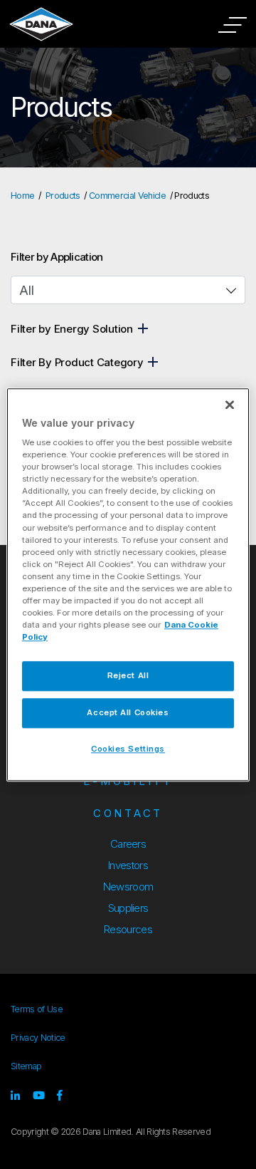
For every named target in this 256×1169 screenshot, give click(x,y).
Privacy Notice (38, 1037)
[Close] (229, 404)
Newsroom (128, 886)
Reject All (128, 675)
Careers (128, 844)
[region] (128, 584)
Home (22, 195)
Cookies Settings (128, 749)
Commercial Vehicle (127, 195)
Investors (128, 865)
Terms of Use (37, 1009)
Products (63, 195)
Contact (128, 813)
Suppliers (128, 908)
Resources (128, 929)
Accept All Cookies (128, 712)
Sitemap (26, 1066)
